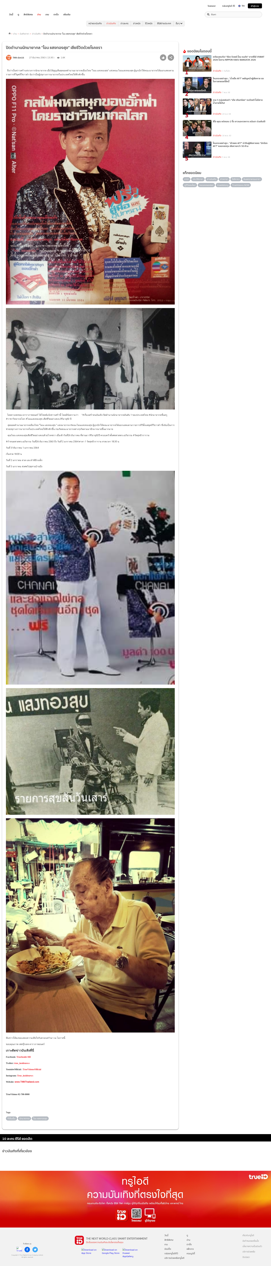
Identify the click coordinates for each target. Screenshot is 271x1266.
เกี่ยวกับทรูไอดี (248, 1235)
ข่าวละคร (124, 23)
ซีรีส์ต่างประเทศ (164, 23)
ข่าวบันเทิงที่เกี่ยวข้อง (17, 1151)
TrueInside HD (24, 1057)
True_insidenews (25, 1075)
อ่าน (39, 14)
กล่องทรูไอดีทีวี (171, 1253)
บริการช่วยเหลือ (248, 1251)
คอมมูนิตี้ (191, 1253)
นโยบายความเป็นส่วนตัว (252, 1246)
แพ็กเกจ (190, 1249)
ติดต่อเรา (246, 1257)
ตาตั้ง (56, 14)
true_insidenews (22, 1063)
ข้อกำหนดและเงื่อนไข (250, 1241)
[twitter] (35, 1249)
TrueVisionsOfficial (32, 1069)
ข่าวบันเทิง (111, 23)
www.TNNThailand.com (27, 1081)
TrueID (17, 5)
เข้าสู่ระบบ (255, 5)
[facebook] (27, 1249)
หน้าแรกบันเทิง (95, 23)
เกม (47, 14)
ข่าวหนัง (136, 23)
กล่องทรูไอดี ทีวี (228, 5)
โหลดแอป (212, 5)
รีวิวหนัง (148, 23)
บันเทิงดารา (24, 33)
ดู (18, 14)
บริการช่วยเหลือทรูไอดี (174, 1258)
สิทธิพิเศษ (28, 14)
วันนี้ (11, 14)
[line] (19, 1249)
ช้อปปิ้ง (167, 1249)
